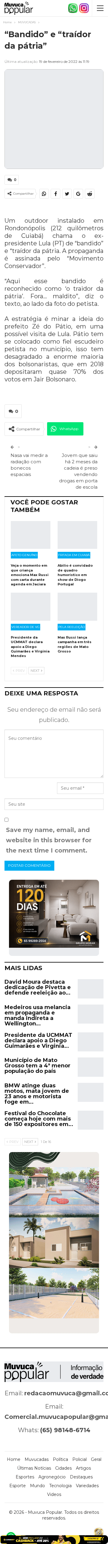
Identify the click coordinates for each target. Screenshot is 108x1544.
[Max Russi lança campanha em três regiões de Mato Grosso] (77, 606)
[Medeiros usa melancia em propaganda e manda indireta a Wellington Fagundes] (91, 1014)
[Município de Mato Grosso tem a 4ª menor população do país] (91, 1067)
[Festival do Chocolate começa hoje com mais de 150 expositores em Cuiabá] (91, 1120)
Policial (79, 1459)
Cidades (63, 1468)
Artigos (83, 1468)
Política (60, 1459)
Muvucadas (37, 1459)
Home (13, 1459)
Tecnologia (60, 1485)
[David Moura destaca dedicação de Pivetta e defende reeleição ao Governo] (91, 989)
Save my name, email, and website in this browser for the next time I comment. (49, 840)
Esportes (25, 1477)
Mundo (37, 1485)
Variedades (87, 1485)
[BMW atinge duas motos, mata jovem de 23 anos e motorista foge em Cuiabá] (91, 1092)
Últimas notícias (34, 1468)
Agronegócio (52, 1477)
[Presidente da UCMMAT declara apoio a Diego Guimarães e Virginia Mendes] (30, 606)
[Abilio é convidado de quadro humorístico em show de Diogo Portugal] (77, 535)
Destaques (81, 1477)
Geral (96, 1459)
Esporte (17, 1485)
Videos (54, 1494)
